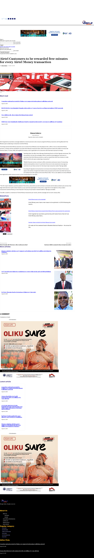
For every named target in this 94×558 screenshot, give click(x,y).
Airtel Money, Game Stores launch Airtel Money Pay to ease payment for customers (49, 211)
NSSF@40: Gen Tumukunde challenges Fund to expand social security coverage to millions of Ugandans (31, 122)
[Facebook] (8, 18)
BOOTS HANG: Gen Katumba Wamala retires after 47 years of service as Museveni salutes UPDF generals (32, 108)
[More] (68, 69)
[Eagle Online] (87, 23)
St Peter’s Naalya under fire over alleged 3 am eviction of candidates (11, 416)
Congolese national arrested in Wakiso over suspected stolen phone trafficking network (27, 101)
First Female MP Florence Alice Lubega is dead (13, 244)
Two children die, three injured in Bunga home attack (17, 115)
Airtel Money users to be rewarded (36, 199)
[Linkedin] (12, 18)
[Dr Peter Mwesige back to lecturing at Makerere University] (63, 300)
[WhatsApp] (63, 69)
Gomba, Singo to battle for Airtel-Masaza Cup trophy (41, 222)
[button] (69, 27)
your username (17, 42)
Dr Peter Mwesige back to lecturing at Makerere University (18, 292)
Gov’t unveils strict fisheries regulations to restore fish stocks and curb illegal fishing (26, 271)
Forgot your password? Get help (7, 46)
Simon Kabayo (4, 65)
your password (17, 43)
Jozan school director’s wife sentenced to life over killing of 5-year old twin (11, 397)
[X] (14, 18)
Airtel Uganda (9, 233)
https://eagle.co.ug (35, 135)
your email (16, 50)
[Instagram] (10, 18)
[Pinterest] (58, 69)
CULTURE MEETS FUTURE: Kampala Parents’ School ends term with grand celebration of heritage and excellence (11, 407)
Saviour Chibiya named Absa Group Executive (57, 244)
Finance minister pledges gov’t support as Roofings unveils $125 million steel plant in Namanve (26, 251)
